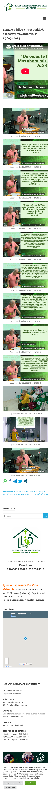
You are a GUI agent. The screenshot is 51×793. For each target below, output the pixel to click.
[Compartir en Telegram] (15, 481)
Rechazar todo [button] (10, 788)
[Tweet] (20, 481)
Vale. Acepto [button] (30, 783)
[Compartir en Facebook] (10, 481)
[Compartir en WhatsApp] (5, 481)
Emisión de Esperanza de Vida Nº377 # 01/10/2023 (25, 494)
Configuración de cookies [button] (13, 783)
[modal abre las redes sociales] (25, 481)
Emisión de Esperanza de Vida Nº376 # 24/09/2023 (26, 491)
